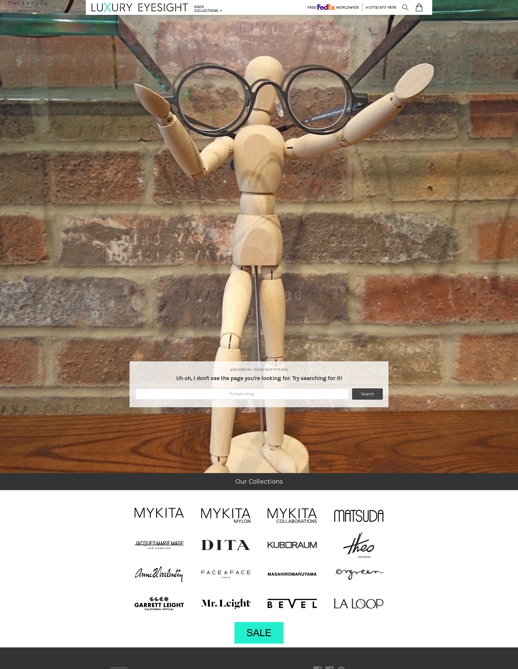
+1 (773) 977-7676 (381, 7)
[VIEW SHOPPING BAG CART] (419, 7)
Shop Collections (206, 9)
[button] (159, 512)
